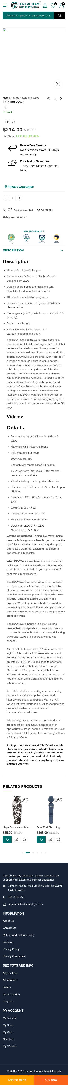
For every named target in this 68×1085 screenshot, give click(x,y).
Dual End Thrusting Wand (52, 827)
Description (13, 250)
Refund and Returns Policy (19, 935)
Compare (47, 209)
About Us (8, 920)
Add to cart (17, 1080)
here (23, 170)
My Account (10, 1017)
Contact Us (9, 927)
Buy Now (51, 1080)
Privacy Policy (11, 949)
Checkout (8, 1039)
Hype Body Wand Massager (19, 827)
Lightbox (58, 84)
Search (59, 15)
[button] (22, 852)
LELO (10, 122)
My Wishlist (9, 1046)
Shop (16, 97)
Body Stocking (11, 994)
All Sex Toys (10, 972)
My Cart (7, 1032)
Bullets (7, 987)
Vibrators (21, 216)
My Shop (8, 1025)
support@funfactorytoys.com (25, 904)
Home (6, 97)
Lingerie (7, 1001)
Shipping (8, 941)
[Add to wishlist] (25, 800)
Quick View (24, 839)
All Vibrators (10, 979)
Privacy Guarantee (20, 186)
